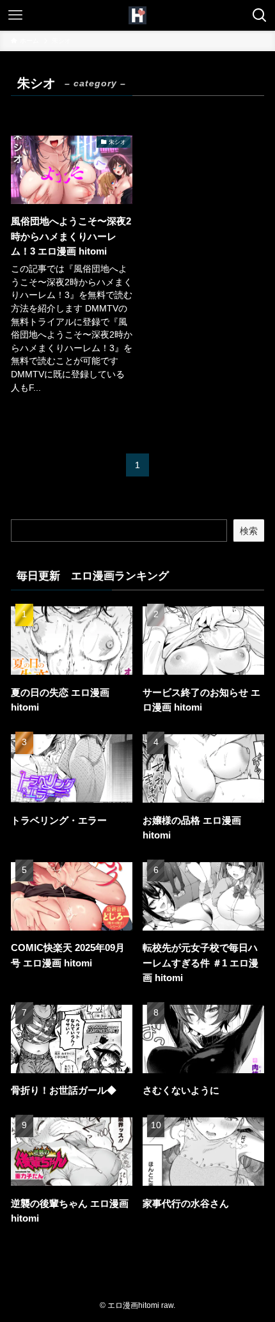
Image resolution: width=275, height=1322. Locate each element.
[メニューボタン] (15, 15)
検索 (249, 531)
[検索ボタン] (259, 15)
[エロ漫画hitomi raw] (137, 15)
